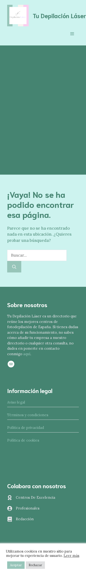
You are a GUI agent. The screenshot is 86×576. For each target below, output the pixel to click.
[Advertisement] (43, 91)
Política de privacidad (25, 427)
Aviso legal (16, 402)
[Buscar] (14, 266)
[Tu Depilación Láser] (18, 15)
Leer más (71, 556)
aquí (26, 354)
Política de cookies (23, 440)
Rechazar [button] (35, 565)
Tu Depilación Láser (59, 15)
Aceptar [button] (16, 565)
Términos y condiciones (27, 415)
